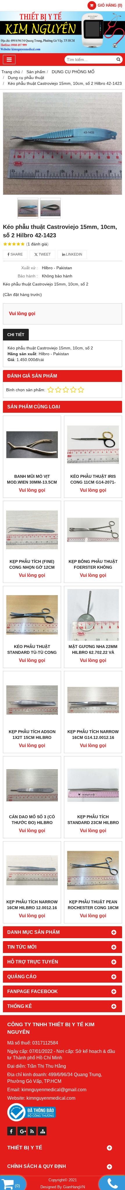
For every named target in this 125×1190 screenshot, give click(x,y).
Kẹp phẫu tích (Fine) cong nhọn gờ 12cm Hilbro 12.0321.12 (32, 567)
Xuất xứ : (29, 267)
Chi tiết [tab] (15, 334)
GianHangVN (74, 1187)
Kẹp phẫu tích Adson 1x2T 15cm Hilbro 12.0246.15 (32, 737)
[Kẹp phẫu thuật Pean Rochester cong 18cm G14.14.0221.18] (93, 870)
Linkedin (73, 254)
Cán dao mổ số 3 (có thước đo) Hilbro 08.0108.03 (32, 822)
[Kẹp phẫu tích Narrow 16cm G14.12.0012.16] (93, 700)
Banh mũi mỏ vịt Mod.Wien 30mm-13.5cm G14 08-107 (32, 482)
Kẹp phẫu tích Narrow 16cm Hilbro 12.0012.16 (32, 905)
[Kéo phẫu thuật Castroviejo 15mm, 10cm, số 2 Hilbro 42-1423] (62, 144)
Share (16, 254)
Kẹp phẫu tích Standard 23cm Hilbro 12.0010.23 (93, 822)
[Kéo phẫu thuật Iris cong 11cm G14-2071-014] (93, 445)
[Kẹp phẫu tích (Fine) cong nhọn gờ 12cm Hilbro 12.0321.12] (32, 530)
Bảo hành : (28, 276)
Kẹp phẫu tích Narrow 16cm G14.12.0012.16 (93, 734)
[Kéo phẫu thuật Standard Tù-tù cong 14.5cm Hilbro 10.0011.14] (32, 615)
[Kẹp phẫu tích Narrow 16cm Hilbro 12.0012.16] (32, 870)
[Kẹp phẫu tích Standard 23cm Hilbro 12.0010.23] (93, 785)
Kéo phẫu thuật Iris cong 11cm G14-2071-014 (93, 482)
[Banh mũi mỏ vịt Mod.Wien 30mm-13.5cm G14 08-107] (32, 445)
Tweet (44, 254)
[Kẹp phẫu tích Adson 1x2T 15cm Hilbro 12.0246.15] (32, 700)
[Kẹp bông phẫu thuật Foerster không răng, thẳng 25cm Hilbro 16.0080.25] (93, 530)
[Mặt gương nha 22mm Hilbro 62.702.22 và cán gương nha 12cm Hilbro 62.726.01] (93, 615)
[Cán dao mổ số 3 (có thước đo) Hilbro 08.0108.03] (32, 785)
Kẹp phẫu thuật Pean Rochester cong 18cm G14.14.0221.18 (93, 908)
